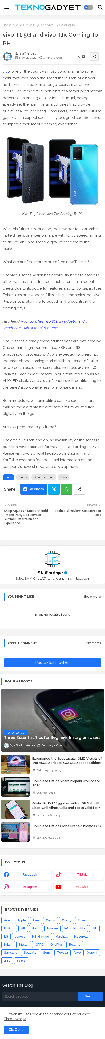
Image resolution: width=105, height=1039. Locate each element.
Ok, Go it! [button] (16, 1030)
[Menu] (6, 7)
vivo (6, 71)
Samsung (10, 952)
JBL (94, 928)
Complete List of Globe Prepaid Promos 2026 (68, 826)
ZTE (7, 960)
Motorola (81, 936)
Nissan (23, 944)
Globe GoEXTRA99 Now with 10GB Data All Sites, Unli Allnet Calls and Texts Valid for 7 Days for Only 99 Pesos (66, 808)
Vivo (19, 25)
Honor (36, 928)
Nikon (8, 944)
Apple (21, 920)
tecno (21, 960)
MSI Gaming (40, 936)
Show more (92, 596)
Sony (47, 952)
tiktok (82, 874)
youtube (82, 887)
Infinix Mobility (74, 928)
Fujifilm (9, 928)
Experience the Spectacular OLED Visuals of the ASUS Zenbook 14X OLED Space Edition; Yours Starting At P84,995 (67, 763)
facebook (30, 874)
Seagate (30, 952)
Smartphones (43, 477)
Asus (36, 920)
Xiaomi (92, 952)
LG (6, 936)
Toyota (62, 952)
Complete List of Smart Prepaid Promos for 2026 (66, 783)
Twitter (54, 489)
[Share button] (79, 489)
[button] (88, 7)
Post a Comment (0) (52, 662)
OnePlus (56, 944)
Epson (82, 920)
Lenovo (20, 936)
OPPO (39, 944)
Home (7, 25)
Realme (74, 944)
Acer (7, 920)
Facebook (36, 489)
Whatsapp (66, 489)
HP (23, 928)
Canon (50, 920)
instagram (30, 887)
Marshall (62, 936)
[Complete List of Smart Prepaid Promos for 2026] (15, 787)
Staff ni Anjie (50, 572)
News (23, 477)
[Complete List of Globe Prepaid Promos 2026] (15, 832)
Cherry (66, 920)
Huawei (52, 928)
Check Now (13, 1019)
